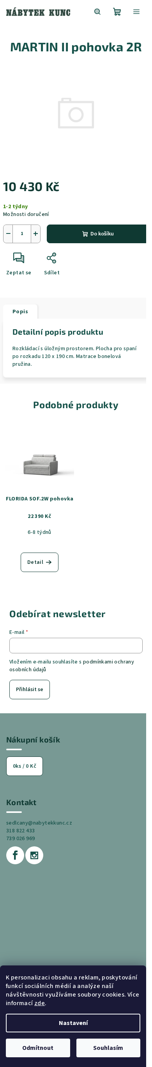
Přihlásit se (29, 689)
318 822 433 (20, 831)
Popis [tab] (20, 312)
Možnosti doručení (26, 214)
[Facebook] (15, 855)
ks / (24, 766)
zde (39, 1003)
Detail (35, 562)
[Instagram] (34, 855)
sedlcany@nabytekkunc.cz (39, 823)
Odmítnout (37, 1048)
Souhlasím (108, 1048)
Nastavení (73, 1023)
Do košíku (102, 234)
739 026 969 (20, 838)
